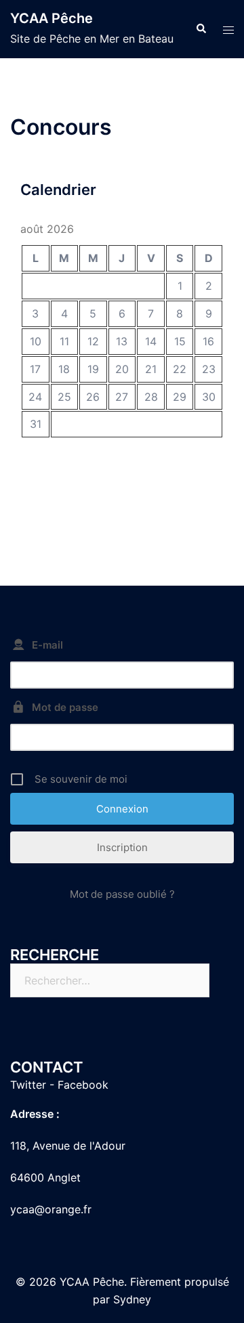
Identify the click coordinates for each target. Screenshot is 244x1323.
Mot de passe (65, 707)
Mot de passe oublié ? (122, 894)
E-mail (47, 644)
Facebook (83, 1084)
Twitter (28, 1084)
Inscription (122, 847)
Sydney (132, 1299)
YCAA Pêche (51, 18)
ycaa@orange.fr (51, 1209)
